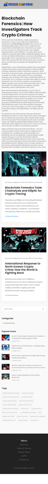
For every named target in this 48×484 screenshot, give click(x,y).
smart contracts (26, 397)
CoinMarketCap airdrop (28, 412)
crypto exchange (27, 393)
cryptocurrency (36, 409)
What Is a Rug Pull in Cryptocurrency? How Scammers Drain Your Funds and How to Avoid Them (28, 366)
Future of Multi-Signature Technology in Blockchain (26, 376)
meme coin (25, 409)
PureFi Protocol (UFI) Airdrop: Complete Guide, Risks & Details (28, 347)
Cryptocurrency (9, 323)
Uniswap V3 (34, 420)
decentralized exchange (11, 393)
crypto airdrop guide (10, 401)
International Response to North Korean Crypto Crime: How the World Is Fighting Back (22, 268)
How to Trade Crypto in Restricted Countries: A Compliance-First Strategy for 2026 (28, 337)
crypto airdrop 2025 (9, 405)
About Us (24, 444)
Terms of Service (24, 448)
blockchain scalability (37, 416)
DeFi (40, 412)
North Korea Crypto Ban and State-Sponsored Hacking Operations (28, 357)
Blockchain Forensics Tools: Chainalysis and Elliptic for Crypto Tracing (23, 190)
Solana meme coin (25, 405)
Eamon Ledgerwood (14, 182)
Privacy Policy (24, 452)
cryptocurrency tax (9, 420)
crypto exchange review (11, 397)
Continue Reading (11, 216)
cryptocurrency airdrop (10, 409)
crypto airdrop (23, 420)
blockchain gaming (26, 401)
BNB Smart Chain (8, 416)
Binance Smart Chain (10, 412)
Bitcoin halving (22, 416)
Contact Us (24, 460)
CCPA (24, 456)
